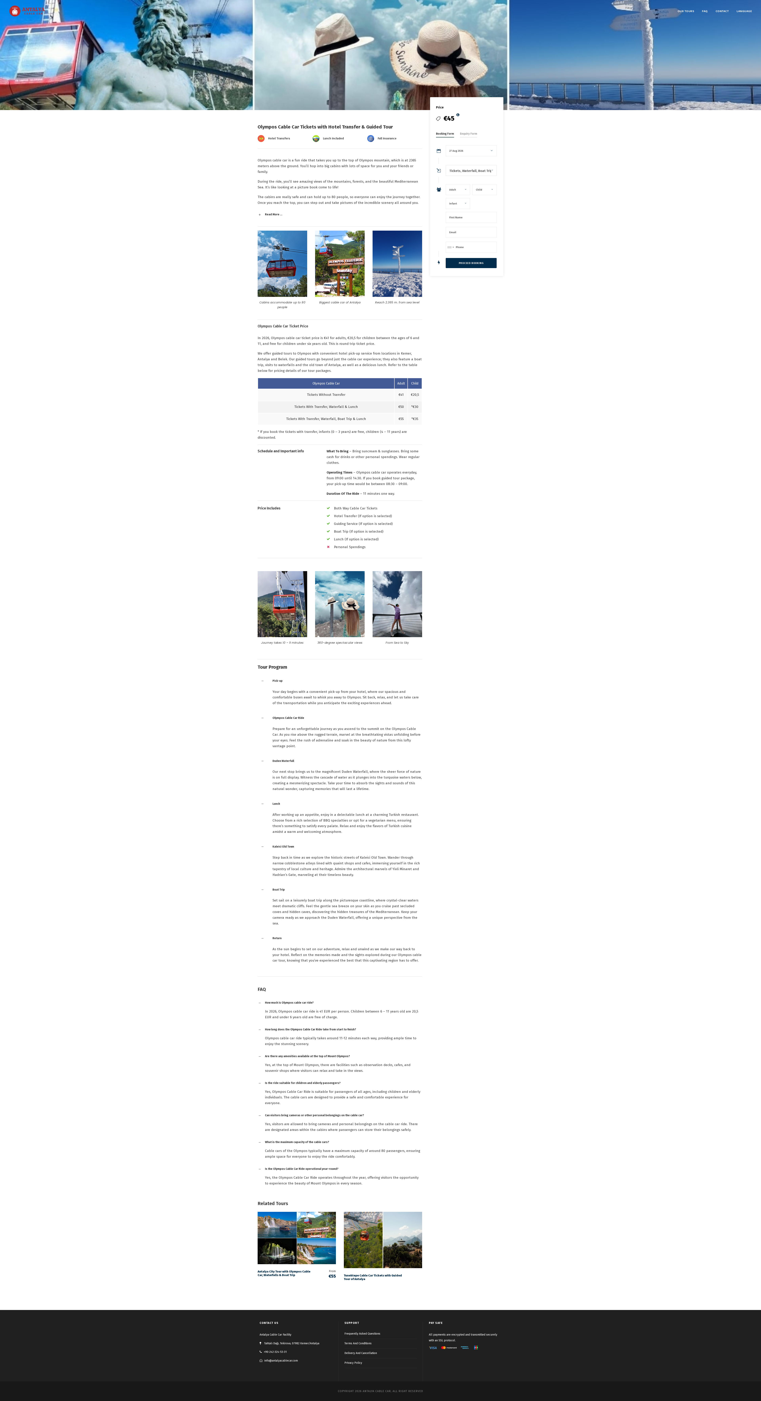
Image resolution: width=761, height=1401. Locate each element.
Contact (722, 11)
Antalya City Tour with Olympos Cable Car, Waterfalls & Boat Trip (284, 1273)
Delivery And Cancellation (360, 1353)
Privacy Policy (353, 1363)
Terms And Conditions (358, 1343)
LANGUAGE (744, 11)
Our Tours (686, 11)
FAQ (705, 11)
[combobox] (450, 247)
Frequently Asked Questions (362, 1333)
